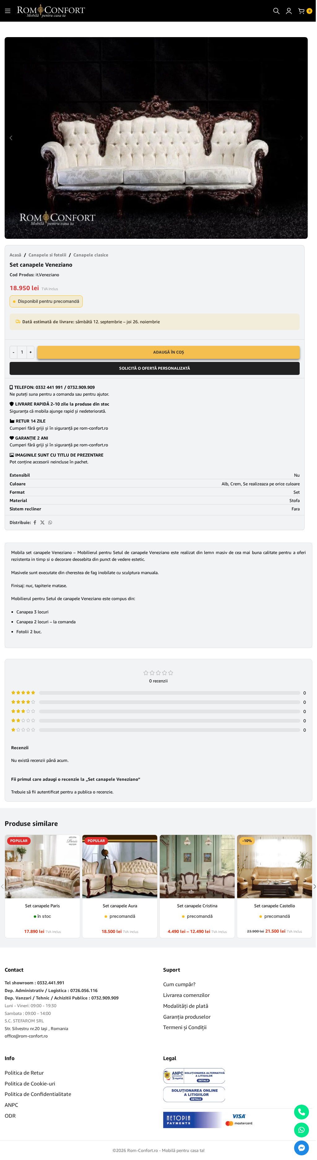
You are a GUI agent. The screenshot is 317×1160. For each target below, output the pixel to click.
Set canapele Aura (120, 905)
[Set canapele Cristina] (197, 866)
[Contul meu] (289, 11)
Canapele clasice (90, 254)
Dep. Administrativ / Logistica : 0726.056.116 (51, 990)
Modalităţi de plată (185, 1006)
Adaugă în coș (168, 352)
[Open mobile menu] (8, 11)
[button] (11, 138)
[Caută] (276, 11)
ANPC (11, 1105)
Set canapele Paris (42, 905)
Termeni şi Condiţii (184, 1027)
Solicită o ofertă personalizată (154, 368)
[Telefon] (301, 1112)
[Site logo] (51, 10)
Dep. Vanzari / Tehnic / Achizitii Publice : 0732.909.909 (62, 997)
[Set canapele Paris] (42, 866)
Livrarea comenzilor (186, 995)
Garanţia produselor (187, 1016)
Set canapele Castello (274, 905)
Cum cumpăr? (179, 984)
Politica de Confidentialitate (38, 1094)
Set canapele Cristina (197, 905)
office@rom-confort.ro (26, 1035)
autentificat (48, 791)
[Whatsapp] (301, 1130)
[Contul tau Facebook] (34, 522)
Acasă (15, 254)
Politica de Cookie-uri (30, 1083)
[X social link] (42, 522)
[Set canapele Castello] (274, 866)
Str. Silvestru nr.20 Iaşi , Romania (36, 1028)
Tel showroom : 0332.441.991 (34, 982)
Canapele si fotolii (47, 254)
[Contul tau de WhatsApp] (50, 522)
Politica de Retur (24, 1072)
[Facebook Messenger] (301, 1148)
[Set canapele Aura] (119, 866)
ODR (10, 1115)
